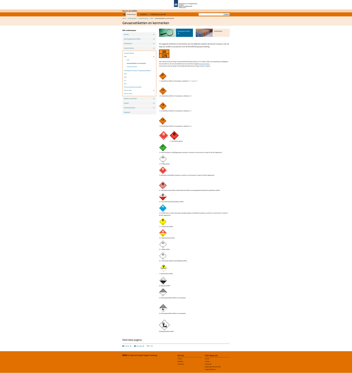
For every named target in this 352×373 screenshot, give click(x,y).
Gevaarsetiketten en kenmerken (141, 63)
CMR (125, 74)
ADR (151, 18)
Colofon (207, 361)
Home (124, 14)
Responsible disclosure (216, 367)
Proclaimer (180, 364)
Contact (179, 359)
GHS (125, 84)
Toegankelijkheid (210, 369)
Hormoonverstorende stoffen (133, 87)
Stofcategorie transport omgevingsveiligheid (137, 70)
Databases (127, 112)
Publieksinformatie (158, 14)
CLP (125, 80)
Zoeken (226, 14)
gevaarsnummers (204, 64)
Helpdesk (143, 14)
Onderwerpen (131, 14)
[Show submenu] (138, 14)
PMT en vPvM (128, 93)
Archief (207, 359)
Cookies (212, 364)
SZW (125, 77)
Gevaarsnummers (132, 66)
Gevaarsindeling (143, 18)
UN (198, 66)
